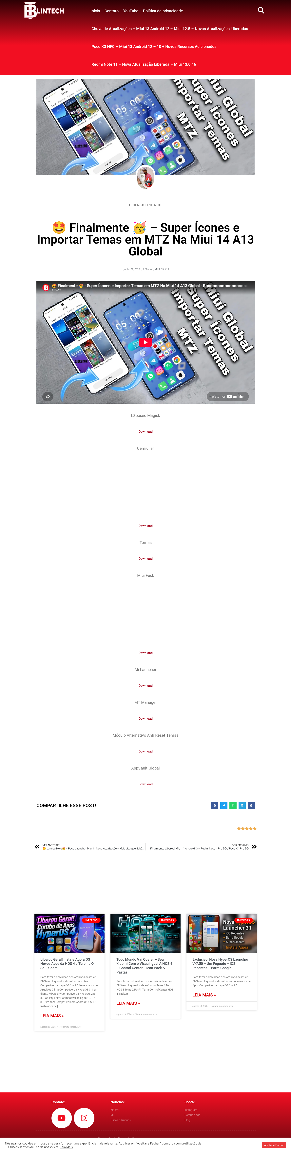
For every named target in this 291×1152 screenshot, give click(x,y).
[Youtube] (61, 1118)
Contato (112, 11)
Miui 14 (165, 269)
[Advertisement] (145, 485)
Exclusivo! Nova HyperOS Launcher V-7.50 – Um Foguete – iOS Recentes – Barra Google (220, 963)
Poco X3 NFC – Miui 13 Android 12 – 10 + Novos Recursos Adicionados (153, 46)
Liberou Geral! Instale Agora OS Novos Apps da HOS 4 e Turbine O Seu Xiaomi (67, 963)
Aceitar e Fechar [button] (274, 1145)
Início (95, 11)
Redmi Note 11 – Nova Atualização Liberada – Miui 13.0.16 (143, 64)
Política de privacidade (163, 11)
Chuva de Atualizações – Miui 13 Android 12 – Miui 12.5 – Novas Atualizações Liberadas (169, 28)
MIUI (157, 269)
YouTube (130, 11)
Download (146, 432)
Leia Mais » (52, 1015)
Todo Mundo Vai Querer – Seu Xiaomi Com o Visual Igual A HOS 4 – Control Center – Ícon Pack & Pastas (144, 965)
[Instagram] (84, 1118)
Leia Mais (66, 1147)
